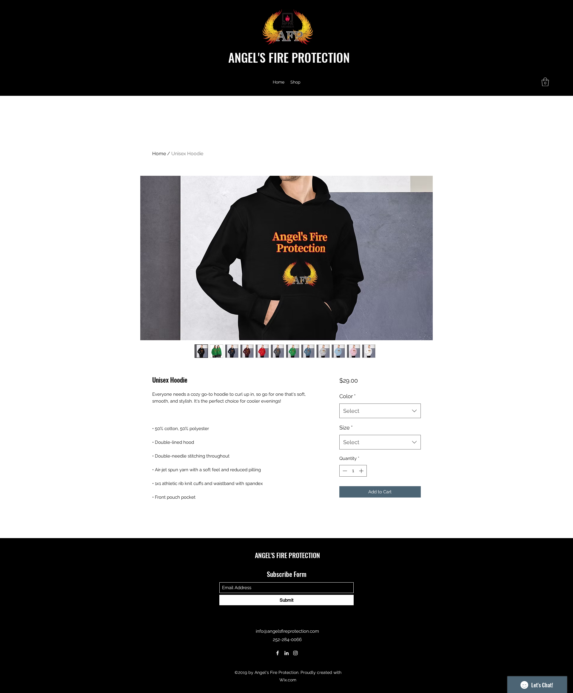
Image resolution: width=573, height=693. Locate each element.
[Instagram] (295, 653)
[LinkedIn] (286, 653)
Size (346, 427)
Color (347, 396)
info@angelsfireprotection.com (287, 631)
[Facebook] (278, 653)
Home (159, 153)
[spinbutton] (353, 470)
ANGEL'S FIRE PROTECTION (289, 57)
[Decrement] (344, 470)
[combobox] (380, 411)
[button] (545, 82)
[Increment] (362, 470)
